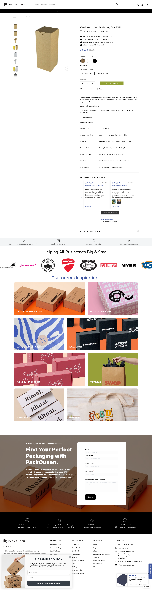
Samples (74, 557)
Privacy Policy (97, 564)
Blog (94, 567)
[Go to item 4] (15, 48)
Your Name (88, 449)
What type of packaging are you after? (96, 479)
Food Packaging (55, 551)
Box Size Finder (77, 551)
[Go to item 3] (15, 41)
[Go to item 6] (15, 62)
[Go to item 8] (15, 76)
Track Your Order (77, 548)
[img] (89, 183)
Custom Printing (55, 548)
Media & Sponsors (99, 560)
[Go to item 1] (15, 27)
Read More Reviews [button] (110, 213)
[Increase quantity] (92, 83)
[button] (84, 50)
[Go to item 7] (15, 69)
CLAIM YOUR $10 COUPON (48, 583)
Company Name (89, 455)
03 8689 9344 (122, 561)
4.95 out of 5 (114, 220)
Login (95, 545)
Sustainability (97, 557)
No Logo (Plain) (87, 73)
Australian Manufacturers (101, 554)
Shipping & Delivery (78, 560)
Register (96, 548)
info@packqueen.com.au (126, 565)
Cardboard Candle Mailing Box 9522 (27, 17)
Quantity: (83, 80)
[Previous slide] (81, 197)
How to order (76, 554)
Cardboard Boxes (55, 545)
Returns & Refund (77, 570)
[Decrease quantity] (82, 83)
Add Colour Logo (102, 73)
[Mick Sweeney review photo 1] (114, 201)
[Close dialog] (69, 557)
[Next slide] (138, 197)
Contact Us (75, 545)
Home (14, 17)
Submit (90, 497)
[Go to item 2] (15, 34)
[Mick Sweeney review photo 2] (119, 201)
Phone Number (89, 463)
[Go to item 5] (15, 55)
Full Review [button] (89, 206)
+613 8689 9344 (137, 561)
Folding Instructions (78, 567)
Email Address (89, 471)
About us (96, 551)
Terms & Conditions (78, 573)
